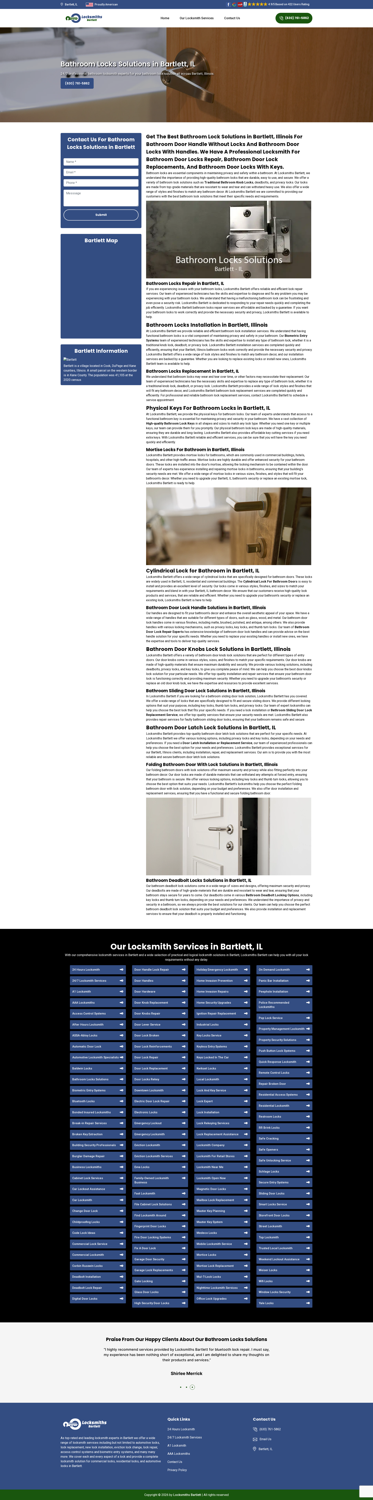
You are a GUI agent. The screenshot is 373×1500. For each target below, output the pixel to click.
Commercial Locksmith (88, 1255)
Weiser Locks (268, 1270)
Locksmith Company (210, 1145)
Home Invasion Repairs (212, 991)
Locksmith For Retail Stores (215, 1156)
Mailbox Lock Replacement (215, 1200)
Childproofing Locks (86, 1222)
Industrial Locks (208, 1024)
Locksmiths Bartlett (187, 1495)
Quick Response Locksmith (277, 1062)
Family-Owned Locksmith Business (151, 1180)
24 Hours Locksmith (86, 969)
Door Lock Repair (146, 1057)
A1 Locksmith (81, 991)
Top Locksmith (269, 1237)
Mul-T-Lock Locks (209, 1277)
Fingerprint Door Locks (150, 1226)
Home (165, 18)
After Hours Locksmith (88, 1024)
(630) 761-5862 (297, 18)
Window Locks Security (274, 1292)
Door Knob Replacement (151, 1002)
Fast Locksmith (144, 1193)
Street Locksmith (270, 1226)
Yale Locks (266, 1303)
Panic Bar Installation (273, 980)
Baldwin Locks (82, 1068)
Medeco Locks (207, 1233)
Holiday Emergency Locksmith (217, 969)
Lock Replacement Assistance (218, 1134)
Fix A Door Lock (145, 1248)
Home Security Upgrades (214, 1002)
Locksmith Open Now (211, 1178)
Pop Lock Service (271, 1018)
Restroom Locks (270, 1116)
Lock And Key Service (211, 1090)
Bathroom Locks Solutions (90, 1079)
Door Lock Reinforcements (153, 1046)
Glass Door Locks (146, 1292)
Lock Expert (205, 1101)
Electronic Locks (145, 1112)
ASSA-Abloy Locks (84, 1035)
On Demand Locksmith (274, 969)
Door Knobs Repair (147, 1013)
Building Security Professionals (94, 1145)
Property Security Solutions (277, 1040)
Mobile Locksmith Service (214, 1244)
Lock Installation (208, 1112)
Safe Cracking (269, 1138)
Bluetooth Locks (83, 1101)
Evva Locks (141, 1167)
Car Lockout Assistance (88, 1189)
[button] (180, 1387)
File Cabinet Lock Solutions (153, 1204)
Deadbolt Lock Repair (87, 1288)
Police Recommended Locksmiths (274, 1005)
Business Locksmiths (86, 1167)
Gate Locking (143, 1281)
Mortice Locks (206, 1255)
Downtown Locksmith (149, 1090)
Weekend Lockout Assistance (279, 1259)
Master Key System (210, 1222)
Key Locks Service (209, 1035)
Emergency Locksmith (149, 1134)
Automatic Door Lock (86, 1046)
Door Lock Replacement (151, 1068)
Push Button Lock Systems (277, 1051)
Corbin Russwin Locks (87, 1266)
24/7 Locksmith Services (89, 980)
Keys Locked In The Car (213, 1057)
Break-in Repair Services (89, 1123)
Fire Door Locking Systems (152, 1237)
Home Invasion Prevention (215, 980)
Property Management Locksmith (282, 1029)
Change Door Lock (85, 1211)
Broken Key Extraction (87, 1134)
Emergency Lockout (148, 1123)
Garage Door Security (149, 1259)
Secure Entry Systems (273, 1182)
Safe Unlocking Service (275, 1160)
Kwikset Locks (206, 1068)
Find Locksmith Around (150, 1215)
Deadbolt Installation (86, 1277)
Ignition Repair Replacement (216, 1013)
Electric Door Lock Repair (152, 1101)
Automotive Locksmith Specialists (95, 1057)
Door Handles (143, 980)
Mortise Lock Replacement (215, 1266)
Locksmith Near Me (210, 1167)
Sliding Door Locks (271, 1193)
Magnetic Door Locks (211, 1189)
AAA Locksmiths (83, 1002)
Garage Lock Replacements (153, 1270)
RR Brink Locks (269, 1127)
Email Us (265, 1439)
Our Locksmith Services (197, 18)
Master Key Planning (211, 1211)
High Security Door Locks (151, 1303)
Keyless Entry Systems (212, 1046)
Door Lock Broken (146, 1035)
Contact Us (232, 18)
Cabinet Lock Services (87, 1178)
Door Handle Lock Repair (151, 969)
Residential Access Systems (278, 1094)
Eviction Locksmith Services (153, 1156)
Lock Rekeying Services (213, 1123)
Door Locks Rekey (146, 1079)
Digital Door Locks (84, 1298)
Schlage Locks (269, 1171)
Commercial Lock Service (89, 1244)
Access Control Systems (89, 1013)
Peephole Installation (273, 991)
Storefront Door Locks (274, 1215)
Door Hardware (144, 991)
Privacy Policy (177, 1470)
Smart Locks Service (273, 1204)
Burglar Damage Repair (88, 1156)
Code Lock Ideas (83, 1233)
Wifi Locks (266, 1281)
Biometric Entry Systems (88, 1090)
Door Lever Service (147, 1024)
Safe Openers (268, 1149)
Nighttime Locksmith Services (217, 1288)
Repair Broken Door (272, 1084)
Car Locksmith (82, 1200)
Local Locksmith (208, 1079)
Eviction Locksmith (147, 1145)
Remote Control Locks (274, 1072)
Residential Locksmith (274, 1105)
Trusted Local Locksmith (276, 1248)
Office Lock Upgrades (212, 1298)
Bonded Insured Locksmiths (91, 1112)
